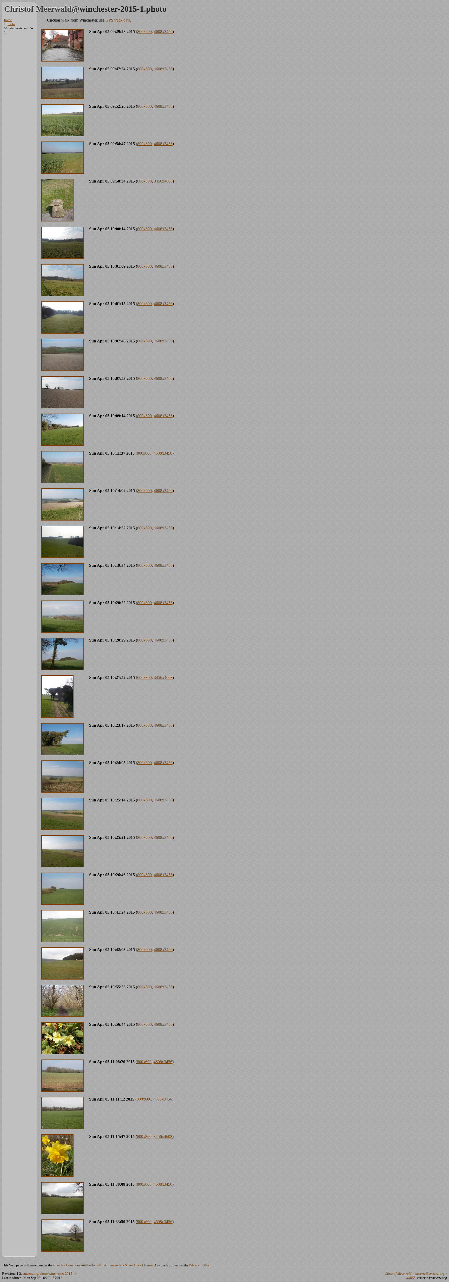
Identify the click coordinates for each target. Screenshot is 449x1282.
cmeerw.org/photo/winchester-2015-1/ (49, 1274)
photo (11, 24)
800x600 (144, 31)
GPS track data (117, 20)
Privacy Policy (199, 1265)
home (8, 20)
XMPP (410, 1278)
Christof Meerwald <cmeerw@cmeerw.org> (416, 1274)
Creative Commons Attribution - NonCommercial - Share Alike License (103, 1265)
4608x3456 (163, 31)
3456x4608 (163, 181)
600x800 (144, 181)
